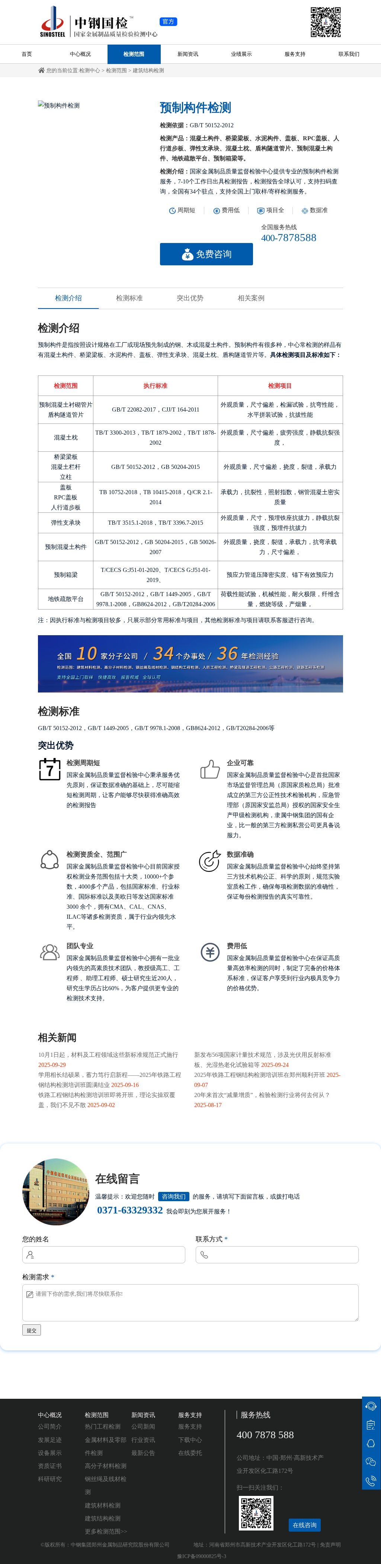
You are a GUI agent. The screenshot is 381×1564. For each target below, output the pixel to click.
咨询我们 (174, 1196)
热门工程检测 (103, 1426)
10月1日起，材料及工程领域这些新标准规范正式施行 (108, 1055)
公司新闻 (143, 1426)
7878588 (289, 237)
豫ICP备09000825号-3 (201, 1556)
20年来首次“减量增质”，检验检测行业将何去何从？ (262, 1095)
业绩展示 (241, 54)
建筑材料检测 (103, 1505)
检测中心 (89, 70)
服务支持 (295, 54)
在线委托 (190, 1453)
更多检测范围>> (106, 1531)
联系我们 (349, 54)
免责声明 (330, 1545)
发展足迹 (50, 1440)
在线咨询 (305, 1525)
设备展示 (50, 1453)
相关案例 (251, 298)
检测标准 (129, 298)
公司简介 (50, 1426)
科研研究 (50, 1479)
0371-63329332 (130, 1210)
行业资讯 (143, 1440)
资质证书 (50, 1466)
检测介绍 (68, 298)
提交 (31, 1330)
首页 (27, 54)
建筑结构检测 (148, 70)
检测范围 (134, 54)
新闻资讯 (187, 54)
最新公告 (143, 1453)
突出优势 (190, 298)
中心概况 (80, 54)
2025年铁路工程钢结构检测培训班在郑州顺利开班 (259, 1075)
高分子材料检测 (106, 1466)
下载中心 (190, 1440)
